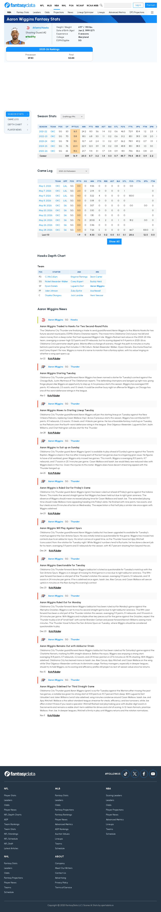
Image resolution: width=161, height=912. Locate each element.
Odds (47, 12)
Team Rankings (11, 824)
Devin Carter (96, 277)
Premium (151, 5)
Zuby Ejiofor (76, 291)
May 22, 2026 (45, 215)
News (70, 12)
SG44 (71, 58)
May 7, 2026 (45, 191)
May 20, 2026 (45, 210)
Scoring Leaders (114, 795)
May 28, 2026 (45, 230)
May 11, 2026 (45, 200)
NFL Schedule (11, 838)
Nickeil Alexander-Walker (56, 281)
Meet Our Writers (63, 868)
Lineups (101, 12)
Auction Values (62, 834)
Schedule (60, 848)
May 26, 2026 (45, 225)
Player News (10, 809)
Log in (138, 5)
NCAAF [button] (80, 5)
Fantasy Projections (64, 809)
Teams (58, 843)
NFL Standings (11, 834)
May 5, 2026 (45, 186)
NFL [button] (42, 5)
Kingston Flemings (79, 277)
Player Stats (10, 795)
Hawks (74, 319)
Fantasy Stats (23, 12)
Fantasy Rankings (63, 814)
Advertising (60, 878)
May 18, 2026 (45, 205)
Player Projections (114, 809)
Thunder (75, 366)
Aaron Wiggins (97, 286)
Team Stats (10, 829)
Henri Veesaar (96, 295)
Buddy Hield (96, 281)
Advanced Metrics (117, 12)
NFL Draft (8, 843)
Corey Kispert (77, 281)
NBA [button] (57, 5)
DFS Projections (137, 12)
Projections (59, 12)
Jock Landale (77, 295)
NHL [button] (64, 5)
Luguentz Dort (77, 286)
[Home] (20, 5)
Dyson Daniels (51, 286)
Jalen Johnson (51, 291)
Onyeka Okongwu (53, 295)
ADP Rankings (61, 829)
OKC (53, 131)
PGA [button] (71, 5)
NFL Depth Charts (12, 814)
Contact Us (60, 873)
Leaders (37, 12)
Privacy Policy (61, 882)
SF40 (30, 58)
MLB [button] (49, 5)
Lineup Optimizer (85, 12)
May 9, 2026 (45, 195)
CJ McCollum (51, 277)
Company (60, 863)
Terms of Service (63, 887)
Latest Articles (11, 848)
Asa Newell (95, 291)
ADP (6, 819)
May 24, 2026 (45, 220)
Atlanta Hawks (41, 27)
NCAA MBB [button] (92, 5)
